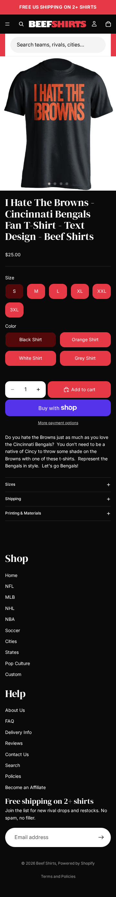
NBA (10, 619)
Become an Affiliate (25, 787)
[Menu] (7, 24)
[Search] (21, 24)
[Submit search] (101, 45)
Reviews (14, 743)
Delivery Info (18, 732)
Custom (13, 674)
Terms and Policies (58, 876)
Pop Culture (17, 663)
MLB (10, 597)
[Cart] (108, 24)
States (12, 652)
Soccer (12, 630)
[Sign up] (101, 837)
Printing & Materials (23, 513)
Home (11, 575)
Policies (13, 776)
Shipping (13, 498)
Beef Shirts (46, 863)
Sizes (10, 484)
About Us (15, 710)
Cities (11, 641)
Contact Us (17, 754)
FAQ (9, 721)
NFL (9, 586)
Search (12, 765)
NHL (10, 608)
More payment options (58, 423)
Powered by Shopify (76, 863)
